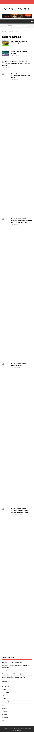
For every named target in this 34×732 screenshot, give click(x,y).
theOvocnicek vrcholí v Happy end (12, 662)
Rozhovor (5, 718)
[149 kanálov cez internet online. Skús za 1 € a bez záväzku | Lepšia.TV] (17, 16)
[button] (31, 21)
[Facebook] (15, 2)
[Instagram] (18, 2)
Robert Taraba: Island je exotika (19, 52)
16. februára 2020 (16, 224)
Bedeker (4, 689)
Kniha (3, 705)
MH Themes (18, 730)
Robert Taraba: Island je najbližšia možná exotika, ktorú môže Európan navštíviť (21, 220)
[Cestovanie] (5, 43)
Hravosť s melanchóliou (9, 671)
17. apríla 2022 (15, 55)
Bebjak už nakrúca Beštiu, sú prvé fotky (14, 677)
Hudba (4, 699)
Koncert (4, 708)
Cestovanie (5, 692)
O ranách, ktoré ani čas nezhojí (11, 674)
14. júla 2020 (6, 67)
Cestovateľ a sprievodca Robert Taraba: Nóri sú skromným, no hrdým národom (16, 63)
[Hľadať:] (17, 26)
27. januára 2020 (16, 367)
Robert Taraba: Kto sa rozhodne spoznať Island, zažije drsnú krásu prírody (19, 510)
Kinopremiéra (6, 702)
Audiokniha (5, 686)
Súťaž (3, 721)
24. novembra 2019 (17, 514)
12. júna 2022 (15, 45)
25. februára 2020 (16, 79)
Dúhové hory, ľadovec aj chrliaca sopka (19, 42)
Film (3, 696)
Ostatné (4, 711)
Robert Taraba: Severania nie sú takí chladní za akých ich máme (21, 75)
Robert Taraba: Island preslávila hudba (18, 364)
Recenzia (4, 714)
